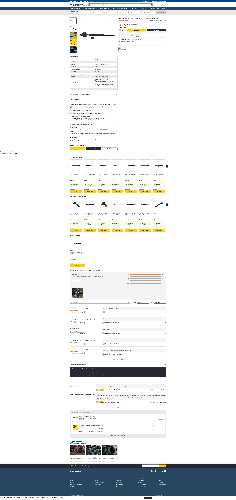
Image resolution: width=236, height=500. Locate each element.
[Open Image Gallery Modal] (97, 35)
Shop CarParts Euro (73, 486)
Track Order (118, 480)
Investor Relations (98, 486)
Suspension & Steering (77, 16)
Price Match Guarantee (120, 486)
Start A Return (119, 482)
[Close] (234, 498)
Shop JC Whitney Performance (76, 484)
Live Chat (161, 482)
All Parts (71, 480)
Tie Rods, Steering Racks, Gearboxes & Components (93, 16)
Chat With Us (78, 148)
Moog (96, 61)
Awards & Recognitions (99, 482)
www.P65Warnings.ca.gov (109, 85)
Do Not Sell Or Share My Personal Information (77, 495)
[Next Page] (124, 359)
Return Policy (79, 135)
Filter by (134, 302)
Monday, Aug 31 (137, 39)
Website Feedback (162, 484)
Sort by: (151, 380)
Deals (71, 488)
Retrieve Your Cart (120, 484)
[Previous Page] (111, 359)
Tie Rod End (97, 59)
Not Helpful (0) (80, 312)
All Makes (72, 478)
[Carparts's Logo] (80, 5)
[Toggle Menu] (71, 5)
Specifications (74, 56)
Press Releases (98, 484)
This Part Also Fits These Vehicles (79, 94)
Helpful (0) (73, 312)
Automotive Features (142, 486)
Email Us (94, 148)
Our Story (96, 478)
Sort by (152, 302)
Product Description (75, 99)
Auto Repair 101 (141, 480)
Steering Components (109, 16)
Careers (96, 480)
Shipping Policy (103, 129)
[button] (75, 186)
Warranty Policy (81, 140)
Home (71, 16)
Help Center (110, 148)
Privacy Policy (60, 497)
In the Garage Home (142, 478)
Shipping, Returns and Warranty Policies (81, 124)
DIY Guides (140, 482)
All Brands (72, 482)
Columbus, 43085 (129, 41)
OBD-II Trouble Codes (142, 484)
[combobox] (84, 12)
